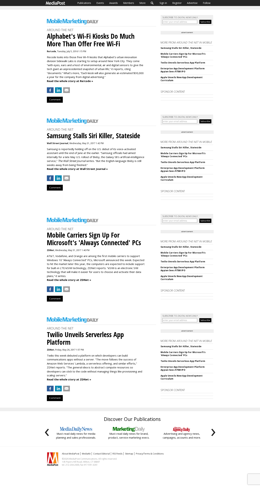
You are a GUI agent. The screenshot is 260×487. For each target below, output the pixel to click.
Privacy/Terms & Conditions (150, 453)
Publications (84, 3)
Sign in (163, 3)
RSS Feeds (117, 453)
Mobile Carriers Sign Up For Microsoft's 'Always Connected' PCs (183, 55)
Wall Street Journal (57, 143)
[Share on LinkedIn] (58, 90)
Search (152, 3)
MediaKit (86, 453)
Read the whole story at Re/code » (70, 81)
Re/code (51, 51)
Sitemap (129, 453)
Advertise (192, 3)
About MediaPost (70, 453)
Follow (206, 3)
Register (177, 3)
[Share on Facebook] (50, 90)
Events (100, 3)
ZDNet (50, 250)
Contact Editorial (101, 453)
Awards (113, 3)
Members (128, 3)
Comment (54, 99)
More (142, 3)
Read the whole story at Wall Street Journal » (77, 169)
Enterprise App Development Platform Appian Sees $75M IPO (183, 70)
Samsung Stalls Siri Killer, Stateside (181, 47)
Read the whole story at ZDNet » (69, 280)
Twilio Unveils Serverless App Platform (183, 62)
